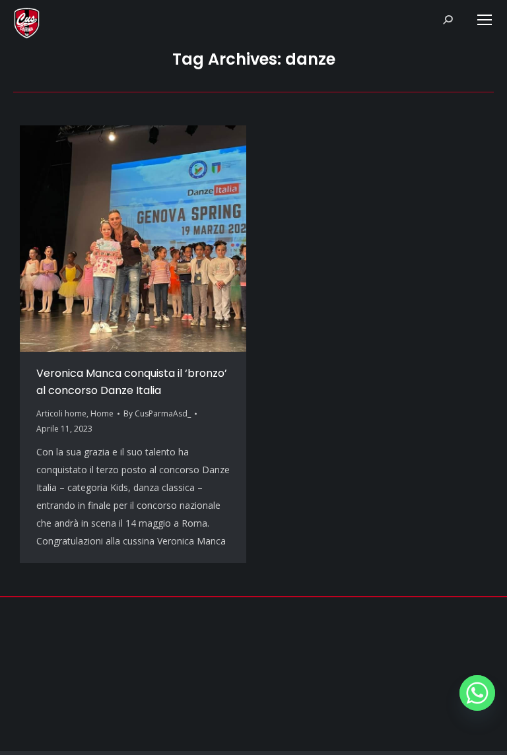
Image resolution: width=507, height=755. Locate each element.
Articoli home (61, 413)
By (157, 413)
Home (102, 413)
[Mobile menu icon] (484, 20)
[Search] (447, 20)
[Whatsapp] (477, 693)
